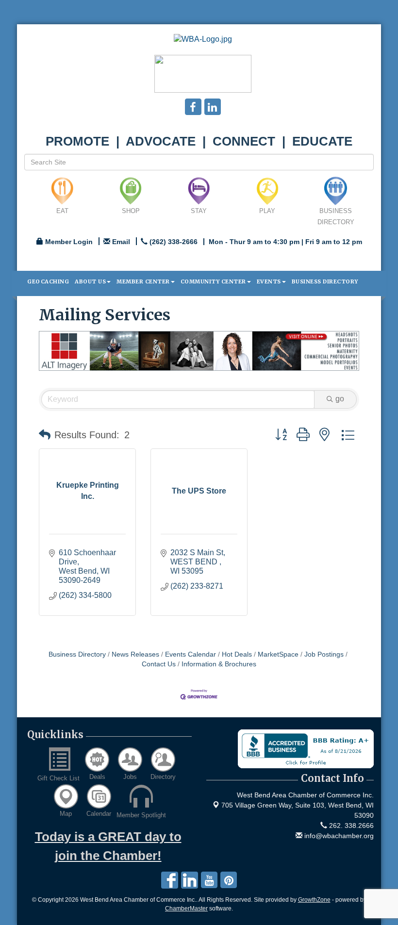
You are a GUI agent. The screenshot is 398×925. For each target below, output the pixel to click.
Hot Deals (237, 654)
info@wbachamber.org (338, 836)
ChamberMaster (186, 908)
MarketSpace (278, 654)
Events (269, 281)
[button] (44, 435)
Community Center (213, 281)
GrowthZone (314, 899)
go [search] (339, 399)
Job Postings (324, 654)
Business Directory (325, 281)
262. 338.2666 (350, 825)
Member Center (143, 281)
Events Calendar (190, 654)
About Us (90, 281)
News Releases (135, 654)
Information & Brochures (219, 664)
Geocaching (48, 281)
